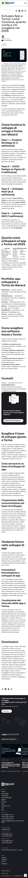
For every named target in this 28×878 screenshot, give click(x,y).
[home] (7, 3)
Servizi (3, 791)
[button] (25, 3)
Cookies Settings (5, 870)
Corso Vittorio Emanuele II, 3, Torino (11, 850)
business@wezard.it (7, 834)
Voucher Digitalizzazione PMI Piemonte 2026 (12, 821)
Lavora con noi (5, 806)
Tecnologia (4, 795)
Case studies (4, 793)
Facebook (4, 863)
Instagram (4, 859)
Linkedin (3, 857)
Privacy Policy (4, 873)
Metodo (3, 800)
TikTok (3, 861)
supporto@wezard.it (7, 840)
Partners (3, 802)
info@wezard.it (5, 829)
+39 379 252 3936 (6, 836)
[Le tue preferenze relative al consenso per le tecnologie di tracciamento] (25, 875)
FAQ (2, 808)
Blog (2, 804)
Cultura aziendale (6, 797)
